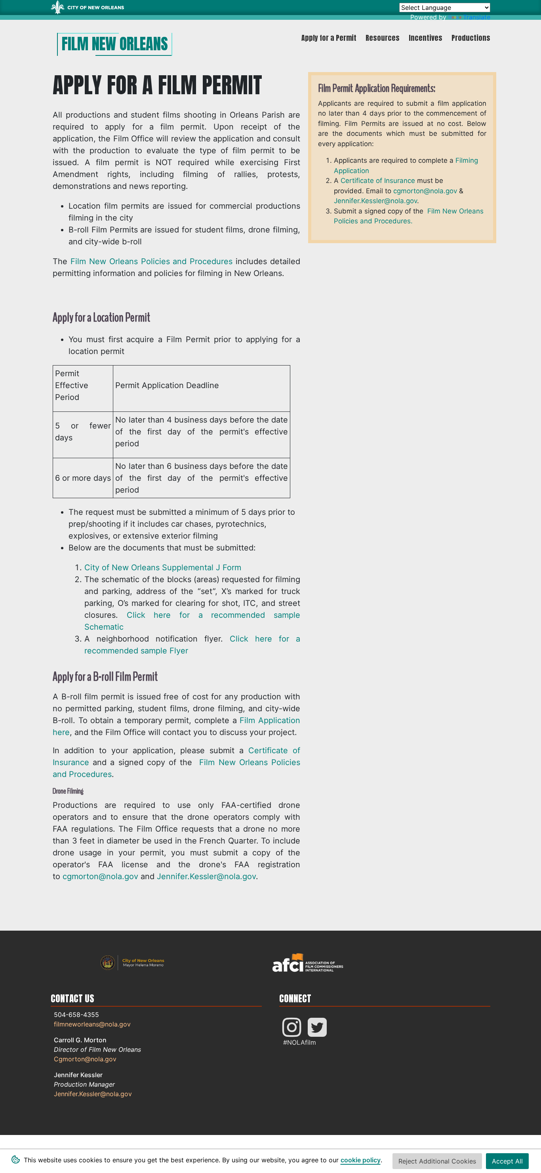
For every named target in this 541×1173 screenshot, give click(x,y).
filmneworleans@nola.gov (92, 1024)
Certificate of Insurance (378, 181)
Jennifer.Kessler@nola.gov (206, 876)
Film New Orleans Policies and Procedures (151, 261)
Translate (476, 17)
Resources (383, 37)
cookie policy (361, 1160)
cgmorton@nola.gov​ (425, 191)
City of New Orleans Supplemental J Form (162, 567)
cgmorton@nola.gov (100, 876)
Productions (470, 37)
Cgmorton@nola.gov (85, 1059)
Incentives (425, 37)
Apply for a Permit (328, 37)
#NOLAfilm (299, 1042)
